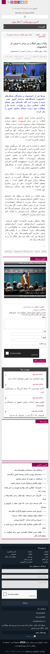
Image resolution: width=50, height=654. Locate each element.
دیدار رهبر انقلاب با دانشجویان (23, 251)
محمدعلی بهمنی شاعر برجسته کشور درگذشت (26, 474)
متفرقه (13, 554)
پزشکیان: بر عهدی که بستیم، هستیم (31, 479)
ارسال (25, 603)
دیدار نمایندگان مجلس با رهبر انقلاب (31, 263)
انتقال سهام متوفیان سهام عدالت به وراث (29, 515)
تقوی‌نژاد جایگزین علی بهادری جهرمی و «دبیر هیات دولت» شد (25, 489)
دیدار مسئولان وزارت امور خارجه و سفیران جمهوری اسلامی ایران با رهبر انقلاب (25, 291)
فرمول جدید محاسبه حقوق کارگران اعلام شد (27, 511)
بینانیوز (22, 642)
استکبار (44, 251)
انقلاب (37, 35)
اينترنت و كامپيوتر (26, 562)
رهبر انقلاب (8, 251)
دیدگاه (44, 317)
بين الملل (45, 559)
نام (44, 331)
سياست (45, 562)
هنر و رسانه (28, 559)
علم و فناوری (11, 552)
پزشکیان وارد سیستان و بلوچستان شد (30, 470)
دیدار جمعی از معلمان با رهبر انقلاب (32, 296)
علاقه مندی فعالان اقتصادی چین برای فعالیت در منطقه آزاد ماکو (25, 534)
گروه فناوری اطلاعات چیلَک (14, 651)
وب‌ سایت (42, 343)
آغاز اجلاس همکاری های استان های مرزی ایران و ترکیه (25, 526)
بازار (46, 557)
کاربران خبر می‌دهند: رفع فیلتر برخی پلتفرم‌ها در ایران (25, 497)
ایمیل (43, 337)
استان (46, 552)
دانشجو (37, 251)
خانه (43, 35)
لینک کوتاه (27, 58)
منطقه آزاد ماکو (10, 557)
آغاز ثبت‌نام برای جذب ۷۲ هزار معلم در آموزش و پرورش (25, 505)
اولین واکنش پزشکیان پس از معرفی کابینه (28, 483)
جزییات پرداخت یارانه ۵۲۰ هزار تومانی (30, 520)
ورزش (30, 557)
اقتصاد (46, 554)
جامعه (30, 552)
